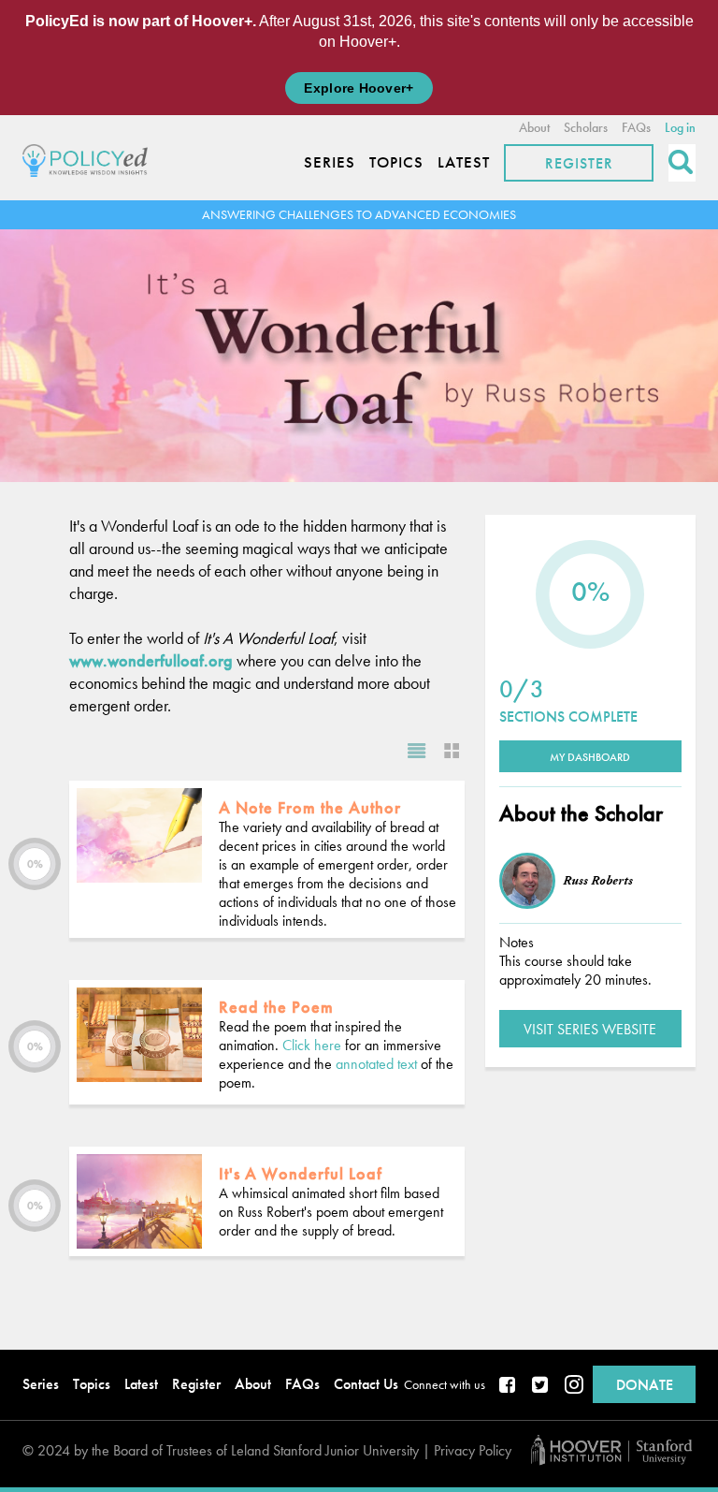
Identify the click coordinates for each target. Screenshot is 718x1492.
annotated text (376, 1064)
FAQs (636, 127)
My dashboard (590, 757)
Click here (311, 1045)
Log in (680, 127)
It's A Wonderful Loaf (300, 1173)
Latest (464, 162)
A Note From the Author (310, 807)
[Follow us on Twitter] (541, 1386)
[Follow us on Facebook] (508, 1386)
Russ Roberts (598, 880)
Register (579, 163)
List (417, 751)
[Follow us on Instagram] (574, 1386)
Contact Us (366, 1384)
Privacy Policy (472, 1450)
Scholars (586, 127)
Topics (396, 162)
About (534, 127)
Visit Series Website (590, 1029)
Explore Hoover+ (358, 87)
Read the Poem (276, 1006)
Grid (447, 751)
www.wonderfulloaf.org (151, 660)
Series (329, 162)
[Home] (89, 157)
